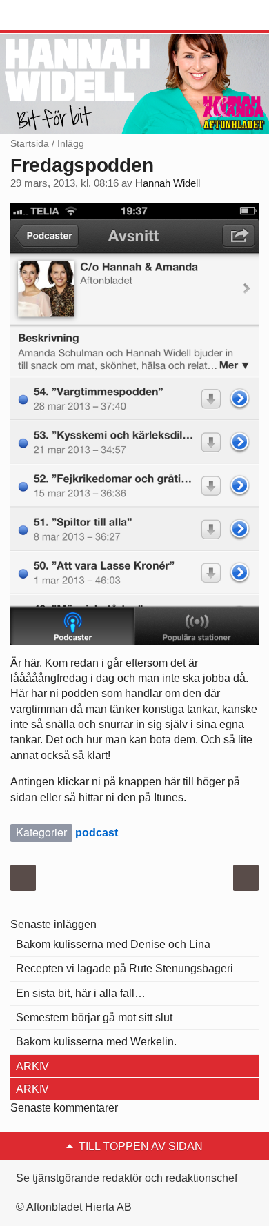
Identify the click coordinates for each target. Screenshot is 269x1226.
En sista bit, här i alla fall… (81, 993)
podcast (96, 832)
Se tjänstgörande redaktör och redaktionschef (126, 1178)
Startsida (29, 143)
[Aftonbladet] (62, 15)
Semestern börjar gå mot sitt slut (94, 1017)
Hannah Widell (167, 183)
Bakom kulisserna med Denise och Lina (113, 944)
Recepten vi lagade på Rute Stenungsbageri (124, 968)
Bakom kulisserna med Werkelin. (96, 1041)
